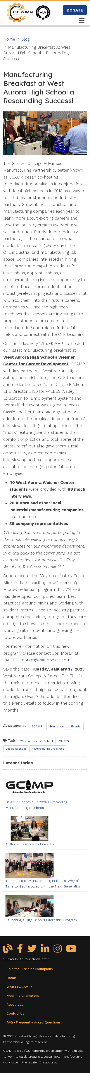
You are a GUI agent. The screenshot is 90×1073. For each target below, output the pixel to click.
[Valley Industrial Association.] (42, 8)
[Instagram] (58, 950)
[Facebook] (20, 950)
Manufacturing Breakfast (48, 748)
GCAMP (36, 726)
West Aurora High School (36, 741)
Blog (25, 39)
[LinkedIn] (45, 950)
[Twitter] (32, 950)
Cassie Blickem (16, 748)
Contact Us (15, 1013)
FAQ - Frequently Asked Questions (34, 1022)
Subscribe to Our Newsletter (26, 959)
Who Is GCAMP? (19, 987)
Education (56, 726)
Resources (15, 1004)
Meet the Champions (23, 996)
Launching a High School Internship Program (41, 920)
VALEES (64, 741)
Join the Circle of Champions (30, 969)
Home (9, 39)
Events (76, 726)
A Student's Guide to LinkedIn (29, 844)
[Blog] (8, 950)
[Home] (19, 11)
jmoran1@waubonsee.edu (44, 660)
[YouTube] (71, 950)
